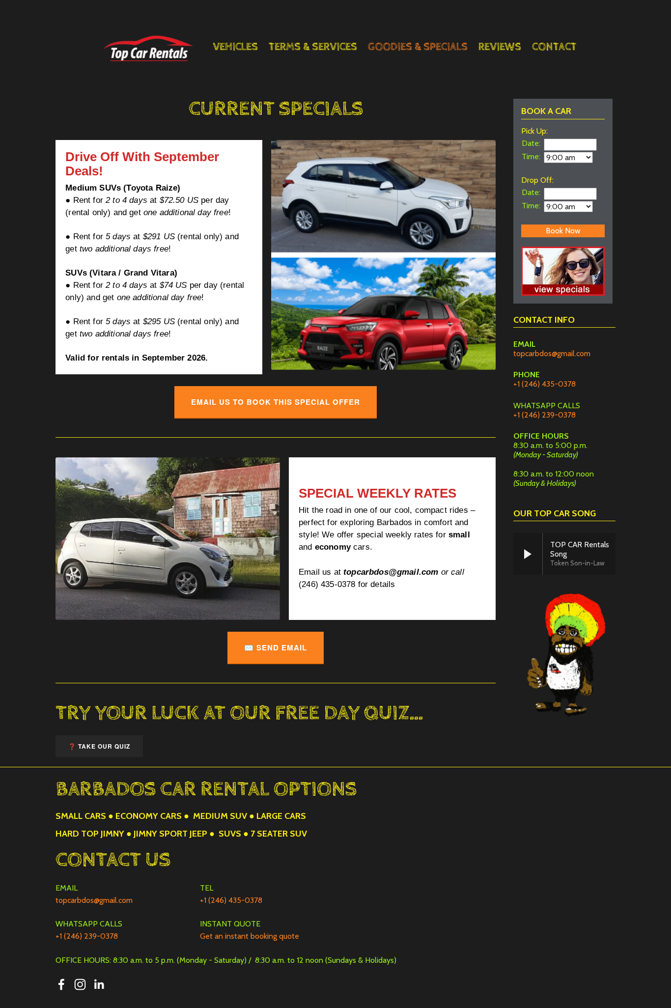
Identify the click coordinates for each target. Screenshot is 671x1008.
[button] (528, 554)
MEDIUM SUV (220, 816)
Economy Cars (148, 816)
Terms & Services (313, 47)
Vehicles (235, 47)
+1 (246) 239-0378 (544, 415)
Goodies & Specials (418, 47)
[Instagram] (80, 984)
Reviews (499, 47)
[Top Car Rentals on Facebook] (61, 984)
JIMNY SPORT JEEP (170, 833)
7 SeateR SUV (279, 833)
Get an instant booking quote (249, 936)
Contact (554, 47)
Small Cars (81, 816)
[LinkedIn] (99, 984)
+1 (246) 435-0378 (544, 384)
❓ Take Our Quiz (99, 746)
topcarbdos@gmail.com (551, 353)
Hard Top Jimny (90, 833)
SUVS (230, 833)
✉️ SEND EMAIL (275, 647)
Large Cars (281, 816)
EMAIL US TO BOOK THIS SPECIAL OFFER (275, 401)
